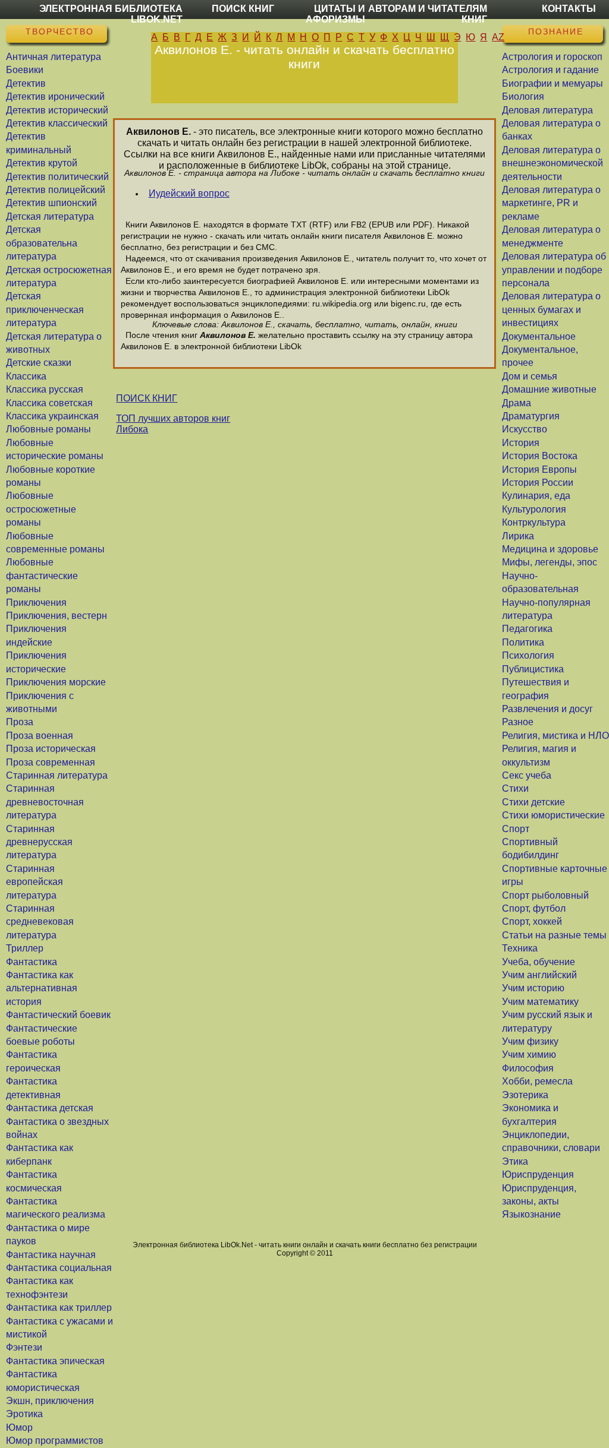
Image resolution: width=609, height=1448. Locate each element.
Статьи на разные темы (554, 935)
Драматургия (531, 416)
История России (537, 483)
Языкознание (531, 1214)
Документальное (539, 336)
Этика (515, 1161)
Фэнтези (24, 1347)
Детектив (26, 83)
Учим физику (530, 1041)
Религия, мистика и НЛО (555, 736)
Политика (523, 642)
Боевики (24, 70)
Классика (26, 376)
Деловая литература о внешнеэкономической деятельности (552, 163)
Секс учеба (526, 775)
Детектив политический (57, 177)
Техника (520, 948)
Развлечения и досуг (547, 709)
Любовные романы (48, 429)
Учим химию (529, 1054)
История (520, 443)
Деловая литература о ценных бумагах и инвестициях (551, 309)
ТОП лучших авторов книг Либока (173, 423)
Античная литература (53, 57)
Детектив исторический (57, 110)
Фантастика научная (51, 1255)
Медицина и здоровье (550, 549)
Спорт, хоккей (532, 921)
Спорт (515, 829)
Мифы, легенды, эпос (549, 562)
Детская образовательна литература (41, 243)
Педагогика (527, 629)
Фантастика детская (49, 1108)
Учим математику (540, 1002)
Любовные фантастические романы (42, 575)
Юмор (19, 1427)
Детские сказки (38, 363)
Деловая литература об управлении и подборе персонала (554, 269)
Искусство (524, 429)
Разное (517, 722)
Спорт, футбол (534, 908)
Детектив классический (57, 123)
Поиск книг (243, 9)
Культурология (534, 509)
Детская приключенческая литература (45, 309)
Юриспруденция (538, 1174)
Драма (516, 403)
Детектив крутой (41, 163)
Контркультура (534, 522)
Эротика (24, 1414)
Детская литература (50, 216)
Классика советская (49, 403)
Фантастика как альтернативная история (41, 988)
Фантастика (31, 962)
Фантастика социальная (59, 1268)
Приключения (36, 602)
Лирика (518, 536)
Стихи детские (533, 802)
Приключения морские (56, 682)
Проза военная (39, 736)
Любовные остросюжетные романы (41, 509)
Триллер (24, 948)
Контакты (569, 9)
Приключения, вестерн (56, 616)
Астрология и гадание (550, 70)
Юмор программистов (54, 1441)
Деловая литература (547, 110)
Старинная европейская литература (34, 882)
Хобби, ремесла (537, 1081)
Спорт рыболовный (545, 895)
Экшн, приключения (50, 1401)
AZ (498, 37)
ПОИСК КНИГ (146, 398)
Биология (523, 96)
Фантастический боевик (58, 1015)
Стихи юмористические (553, 815)
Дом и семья (529, 376)
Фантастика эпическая (55, 1361)
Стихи (515, 788)
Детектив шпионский (51, 203)
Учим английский (539, 975)
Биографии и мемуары (552, 83)
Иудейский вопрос (189, 193)
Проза (19, 722)
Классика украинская (52, 416)
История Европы (539, 469)
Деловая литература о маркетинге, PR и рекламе (551, 203)
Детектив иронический (55, 96)
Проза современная (50, 762)
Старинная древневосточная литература (45, 801)
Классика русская (44, 389)
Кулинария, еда (536, 496)
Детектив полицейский (55, 190)
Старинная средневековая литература (40, 921)
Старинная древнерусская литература (39, 842)
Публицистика (533, 669)
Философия (528, 1068)
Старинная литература (57, 775)
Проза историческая (51, 749)
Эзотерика (525, 1095)
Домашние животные (549, 389)
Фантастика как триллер (59, 1307)
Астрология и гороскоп (552, 57)
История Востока (539, 456)
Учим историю (533, 988)
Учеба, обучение (538, 962)
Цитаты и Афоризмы (335, 14)
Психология (528, 655)
